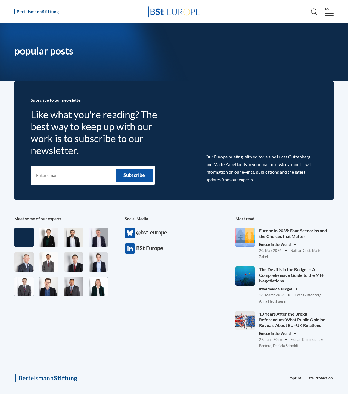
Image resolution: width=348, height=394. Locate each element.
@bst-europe (130, 233)
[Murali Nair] (73, 286)
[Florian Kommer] (98, 262)
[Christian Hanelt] (24, 262)
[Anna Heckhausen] (48, 237)
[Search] (314, 11)
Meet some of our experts (38, 218)
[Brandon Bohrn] (24, 286)
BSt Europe (130, 248)
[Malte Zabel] (98, 237)
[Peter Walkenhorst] (73, 262)
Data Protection (319, 378)
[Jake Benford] (73, 237)
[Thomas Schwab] (48, 286)
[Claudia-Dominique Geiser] (98, 286)
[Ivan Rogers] (24, 237)
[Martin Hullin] (48, 262)
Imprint (294, 378)
